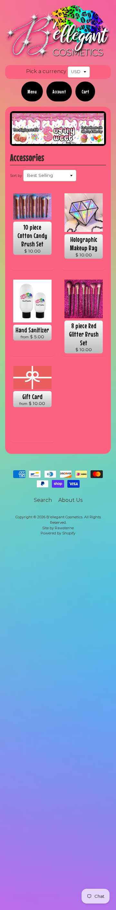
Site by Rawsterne (58, 528)
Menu (32, 91)
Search (43, 500)
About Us (70, 500)
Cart (85, 91)
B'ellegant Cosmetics (64, 517)
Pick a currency (46, 71)
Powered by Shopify (58, 533)
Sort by (16, 175)
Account (59, 91)
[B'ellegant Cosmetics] (58, 55)
